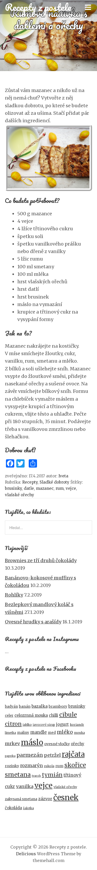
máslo (32, 742)
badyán (11, 706)
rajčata (73, 754)
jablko (27, 725)
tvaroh (36, 775)
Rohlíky (14, 595)
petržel (52, 755)
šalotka (28, 808)
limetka (10, 733)
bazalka (40, 706)
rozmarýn (31, 765)
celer (9, 715)
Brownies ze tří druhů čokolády (41, 560)
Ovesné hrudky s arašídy (33, 622)
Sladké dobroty (54, 482)
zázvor (45, 798)
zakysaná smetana (21, 799)
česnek (66, 797)
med (52, 732)
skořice (75, 765)
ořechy (77, 743)
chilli (53, 715)
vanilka (24, 786)
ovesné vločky (57, 744)
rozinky (12, 766)
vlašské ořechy (19, 494)
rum (60, 488)
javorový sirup (44, 725)
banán (25, 706)
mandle (38, 732)
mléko (65, 732)
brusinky (13, 488)
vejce (71, 488)
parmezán (30, 755)
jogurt (62, 724)
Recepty (30, 482)
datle (29, 488)
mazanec (45, 488)
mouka (79, 733)
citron (13, 723)
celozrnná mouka (31, 715)
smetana (18, 774)
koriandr (77, 725)
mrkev (12, 743)
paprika (10, 756)
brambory (58, 706)
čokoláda (13, 807)
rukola (49, 766)
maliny (23, 732)
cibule (68, 714)
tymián (52, 774)
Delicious (26, 853)
